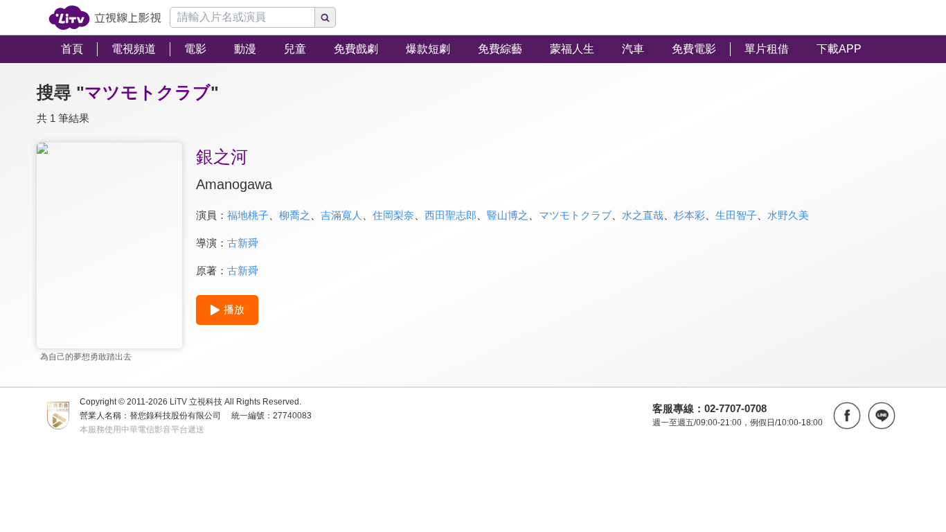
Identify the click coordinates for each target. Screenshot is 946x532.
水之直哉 (642, 215)
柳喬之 (294, 215)
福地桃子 (248, 215)
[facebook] (847, 415)
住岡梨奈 (393, 215)
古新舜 (242, 243)
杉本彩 (689, 215)
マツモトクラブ (575, 215)
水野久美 (788, 215)
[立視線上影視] (105, 18)
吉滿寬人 (341, 215)
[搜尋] (325, 17)
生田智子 (736, 215)
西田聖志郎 (450, 215)
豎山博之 (507, 215)
